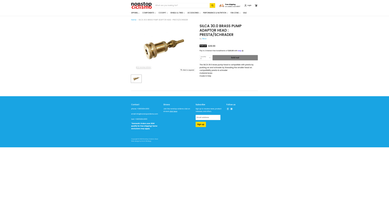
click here (173, 111)
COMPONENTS (148, 13)
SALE (245, 13)
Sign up (200, 124)
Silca (204, 38)
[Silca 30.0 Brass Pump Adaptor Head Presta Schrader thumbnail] (136, 79)
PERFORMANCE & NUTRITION (215, 13)
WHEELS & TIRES (177, 13)
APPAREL (134, 13)
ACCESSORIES (193, 13)
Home (133, 20)
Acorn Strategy (146, 141)
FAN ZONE (235, 13)
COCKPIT (163, 13)
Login (249, 5)
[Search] (212, 5)
